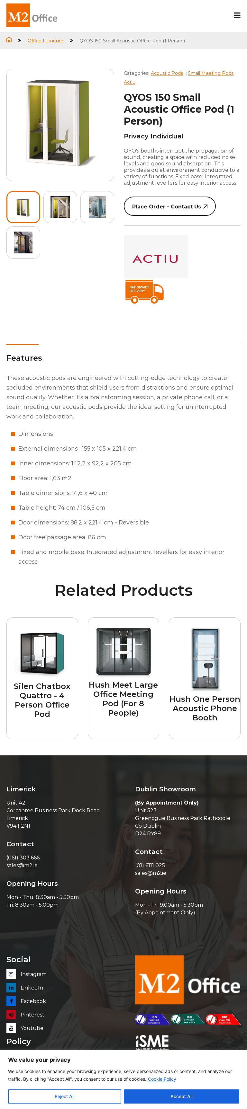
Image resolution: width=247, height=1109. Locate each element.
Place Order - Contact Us (166, 207)
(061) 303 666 (23, 858)
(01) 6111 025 (150, 865)
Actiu (129, 82)
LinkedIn (31, 988)
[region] (123, 1079)
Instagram (33, 974)
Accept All (181, 1096)
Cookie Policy (162, 1079)
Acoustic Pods (167, 73)
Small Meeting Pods (210, 73)
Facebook (32, 1001)
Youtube (31, 1028)
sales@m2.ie (22, 865)
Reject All (64, 1096)
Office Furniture (45, 41)
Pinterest (31, 1015)
